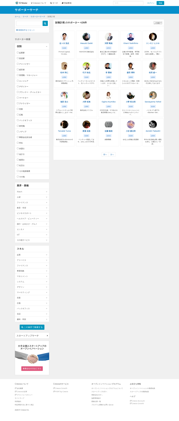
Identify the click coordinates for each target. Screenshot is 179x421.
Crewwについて (39, 3)
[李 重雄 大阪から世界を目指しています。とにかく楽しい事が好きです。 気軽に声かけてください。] (109, 66)
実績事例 (67, 3)
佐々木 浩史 (64, 43)
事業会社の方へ (96, 395)
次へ (112, 154)
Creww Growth (61, 388)
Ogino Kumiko (109, 102)
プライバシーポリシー (24, 395)
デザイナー (23, 86)
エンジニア (23, 81)
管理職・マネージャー (28, 75)
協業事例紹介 (96, 398)
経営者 (22, 69)
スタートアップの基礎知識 (139, 392)
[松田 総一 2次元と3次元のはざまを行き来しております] (153, 66)
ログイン (151, 3)
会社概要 (19, 388)
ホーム (17, 16)
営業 (21, 109)
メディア (22, 131)
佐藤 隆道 (109, 131)
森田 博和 (131, 72)
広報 (21, 115)
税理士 (22, 160)
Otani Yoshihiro (130, 43)
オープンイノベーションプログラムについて (107, 388)
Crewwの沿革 (21, 392)
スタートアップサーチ (28, 335)
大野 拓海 (86, 102)
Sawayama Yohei (153, 102)
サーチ (25, 16)
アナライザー (24, 103)
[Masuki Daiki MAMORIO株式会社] (86, 37)
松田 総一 (153, 72)
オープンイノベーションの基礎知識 (142, 388)
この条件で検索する (33, 327)
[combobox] (128, 3)
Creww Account (138, 401)
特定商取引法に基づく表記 (24, 405)
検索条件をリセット (26, 30)
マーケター (23, 98)
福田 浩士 (64, 102)
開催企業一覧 (96, 401)
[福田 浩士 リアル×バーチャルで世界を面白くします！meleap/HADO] (64, 95)
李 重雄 (109, 72)
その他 (22, 177)
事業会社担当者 (25, 137)
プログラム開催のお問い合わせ (102, 405)
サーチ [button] (55, 3)
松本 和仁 (64, 72)
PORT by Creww (61, 392)
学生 (21, 143)
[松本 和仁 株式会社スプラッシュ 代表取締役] (64, 66)
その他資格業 (24, 171)
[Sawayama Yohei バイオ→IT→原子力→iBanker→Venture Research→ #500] (153, 95)
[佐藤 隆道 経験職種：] (109, 124)
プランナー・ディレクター (30, 92)
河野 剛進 (109, 43)
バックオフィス (25, 120)
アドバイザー (24, 64)
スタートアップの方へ (99, 392)
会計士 (22, 154)
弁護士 (22, 148)
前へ (105, 154)
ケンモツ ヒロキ (153, 43)
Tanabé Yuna (64, 131)
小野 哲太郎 (131, 102)
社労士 (22, 165)
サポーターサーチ (38, 16)
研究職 (22, 126)
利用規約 (18, 401)
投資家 (22, 58)
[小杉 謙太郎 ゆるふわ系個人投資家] (131, 124)
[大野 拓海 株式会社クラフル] (86, 95)
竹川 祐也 (86, 72)
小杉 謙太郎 (131, 131)
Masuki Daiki (86, 43)
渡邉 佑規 (86, 131)
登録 (160, 3)
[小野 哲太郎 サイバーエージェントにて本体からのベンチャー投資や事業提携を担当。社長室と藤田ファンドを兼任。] (131, 95)
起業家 (22, 53)
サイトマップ (19, 398)
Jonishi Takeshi (153, 131)
